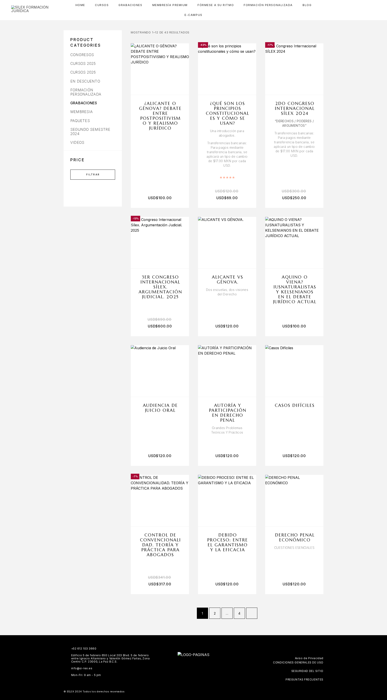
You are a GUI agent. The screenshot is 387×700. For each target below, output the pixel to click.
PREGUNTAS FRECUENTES (304, 679)
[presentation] (227, 148)
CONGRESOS (82, 54)
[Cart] (374, 10)
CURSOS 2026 (83, 72)
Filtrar (93, 174)
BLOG (307, 5)
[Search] (344, 10)
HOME (80, 5)
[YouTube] (206, 667)
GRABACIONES (83, 103)
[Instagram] (189, 667)
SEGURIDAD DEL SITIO (307, 671)
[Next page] (251, 613)
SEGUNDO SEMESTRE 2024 (90, 131)
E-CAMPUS (193, 15)
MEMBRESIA (81, 111)
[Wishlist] (364, 10)
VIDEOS (77, 142)
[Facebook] (180, 667)
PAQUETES (80, 120)
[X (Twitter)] (198, 667)
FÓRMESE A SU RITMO (216, 5)
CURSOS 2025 (83, 63)
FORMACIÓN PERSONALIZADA (268, 5)
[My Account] (354, 10)
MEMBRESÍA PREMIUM (170, 5)
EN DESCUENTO (85, 81)
